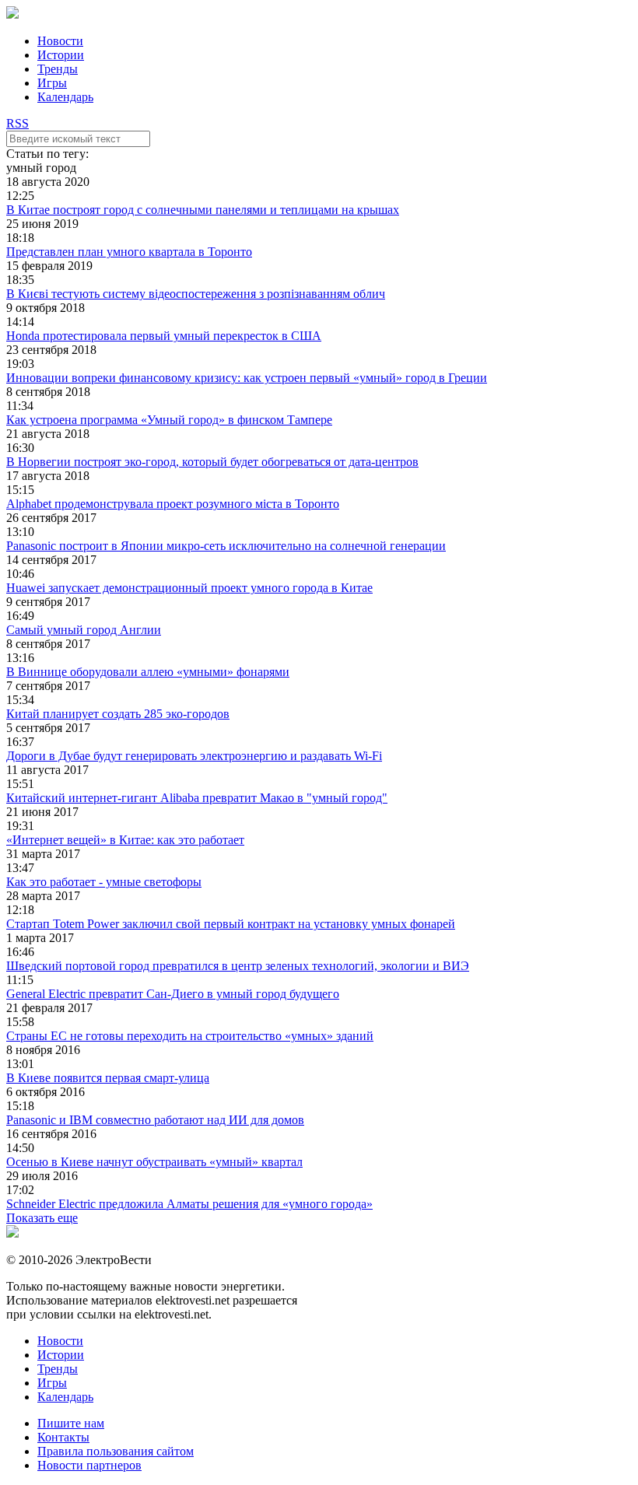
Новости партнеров (89, 1465)
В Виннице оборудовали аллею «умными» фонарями (147, 671)
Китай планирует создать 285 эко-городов (118, 713)
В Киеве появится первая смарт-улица (107, 1077)
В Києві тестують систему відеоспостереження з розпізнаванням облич (195, 293)
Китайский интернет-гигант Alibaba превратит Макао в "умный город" (196, 797)
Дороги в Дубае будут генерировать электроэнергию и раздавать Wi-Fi (194, 755)
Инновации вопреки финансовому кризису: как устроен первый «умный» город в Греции (246, 377)
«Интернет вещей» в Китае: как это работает (125, 839)
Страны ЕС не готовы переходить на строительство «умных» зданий (189, 1035)
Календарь (65, 96)
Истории (60, 54)
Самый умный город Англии (83, 629)
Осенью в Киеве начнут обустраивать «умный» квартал (154, 1161)
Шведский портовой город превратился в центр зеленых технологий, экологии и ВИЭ (237, 965)
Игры (52, 82)
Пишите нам (70, 1423)
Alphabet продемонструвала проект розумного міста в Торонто (172, 503)
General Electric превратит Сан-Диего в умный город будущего (172, 993)
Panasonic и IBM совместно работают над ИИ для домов (155, 1119)
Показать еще (42, 1217)
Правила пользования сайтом (115, 1451)
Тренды (57, 68)
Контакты (63, 1437)
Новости (60, 40)
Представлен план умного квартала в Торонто (129, 251)
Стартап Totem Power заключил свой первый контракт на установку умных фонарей (230, 923)
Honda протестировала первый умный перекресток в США (163, 335)
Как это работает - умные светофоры (104, 881)
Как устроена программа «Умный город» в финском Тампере (169, 419)
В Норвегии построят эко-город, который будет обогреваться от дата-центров (212, 461)
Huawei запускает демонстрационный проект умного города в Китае (189, 587)
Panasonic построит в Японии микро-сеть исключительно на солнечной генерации (226, 545)
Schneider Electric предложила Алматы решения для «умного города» (189, 1203)
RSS (17, 123)
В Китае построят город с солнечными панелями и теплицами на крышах (202, 209)
